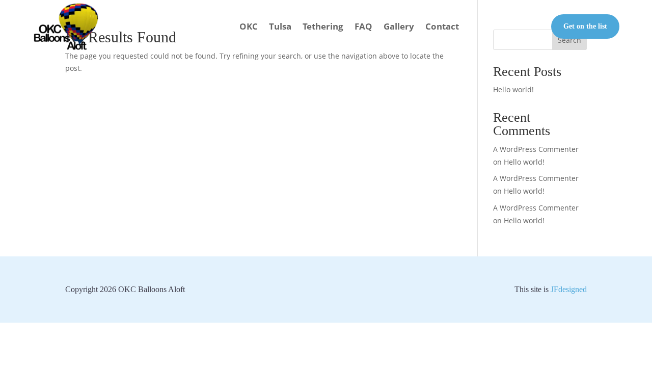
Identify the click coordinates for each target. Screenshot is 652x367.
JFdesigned (569, 289)
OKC (248, 26)
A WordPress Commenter (536, 208)
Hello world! (513, 89)
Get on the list (585, 26)
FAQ (363, 26)
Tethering (323, 26)
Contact (442, 26)
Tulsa (280, 26)
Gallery (399, 26)
